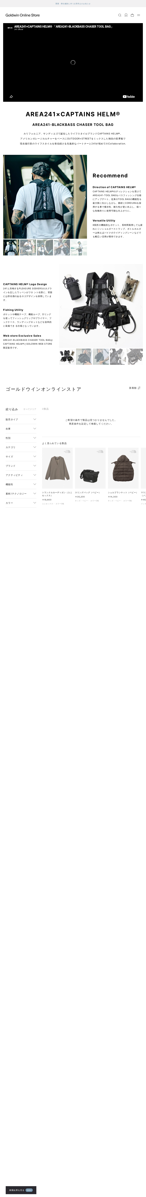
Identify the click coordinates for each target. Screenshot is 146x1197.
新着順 (133, 387)
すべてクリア (29, 409)
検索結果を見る (20, 1190)
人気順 (119, 398)
